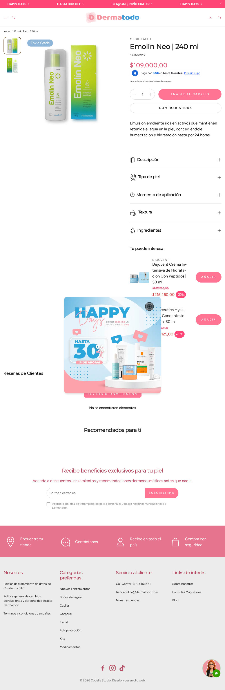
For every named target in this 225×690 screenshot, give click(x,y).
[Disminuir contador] (134, 94)
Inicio (7, 31)
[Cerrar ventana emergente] (149, 306)
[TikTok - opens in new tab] (122, 668)
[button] (6, 17)
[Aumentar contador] (151, 94)
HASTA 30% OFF (54, 4)
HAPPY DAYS (174, 4)
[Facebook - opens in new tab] (103, 668)
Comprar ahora (175, 108)
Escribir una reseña (112, 394)
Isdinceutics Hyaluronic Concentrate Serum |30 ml (169, 315)
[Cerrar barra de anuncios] (220, 3)
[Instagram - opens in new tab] (112, 668)
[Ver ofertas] (112, 345)
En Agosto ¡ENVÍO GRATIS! (115, 4)
